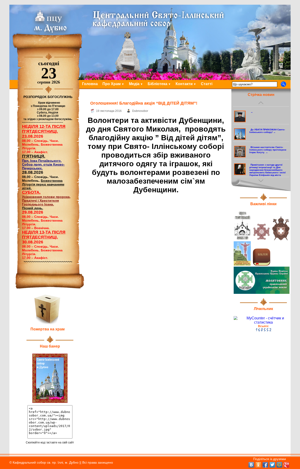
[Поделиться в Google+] (286, 465)
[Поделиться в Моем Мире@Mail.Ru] (279, 465)
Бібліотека (157, 84)
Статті (206, 84)
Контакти (184, 84)
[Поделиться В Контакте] (251, 465)
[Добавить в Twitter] (272, 465)
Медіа (134, 84)
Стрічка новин (261, 95)
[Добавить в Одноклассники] (258, 465)
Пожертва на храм (47, 329)
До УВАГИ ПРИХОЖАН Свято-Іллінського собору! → (267, 130)
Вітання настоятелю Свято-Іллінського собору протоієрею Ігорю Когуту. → (267, 150)
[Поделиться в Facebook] (265, 465)
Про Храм (111, 84)
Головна (90, 84)
